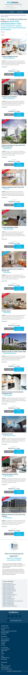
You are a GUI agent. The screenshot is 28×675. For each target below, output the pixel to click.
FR (19, 6)
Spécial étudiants (5, 640)
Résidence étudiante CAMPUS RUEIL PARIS (14, 351)
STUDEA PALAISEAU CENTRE (10, 474)
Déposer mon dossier (19, 74)
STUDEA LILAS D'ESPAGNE (9, 97)
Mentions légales (5, 632)
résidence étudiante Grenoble (9, 589)
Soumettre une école (6, 665)
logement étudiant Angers (8, 604)
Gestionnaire (20, 12)
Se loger (3, 643)
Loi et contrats (4, 647)
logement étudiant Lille (7, 583)
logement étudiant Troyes (8, 585)
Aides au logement (5, 638)
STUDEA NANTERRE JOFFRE (10, 227)
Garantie (3, 645)
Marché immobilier (5, 649)
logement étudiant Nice (7, 592)
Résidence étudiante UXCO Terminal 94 (13, 187)
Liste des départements (6, 669)
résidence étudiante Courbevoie (9, 594)
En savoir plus (4, 66)
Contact (3, 629)
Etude (2, 656)
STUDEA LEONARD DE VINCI (10, 56)
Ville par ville (4, 650)
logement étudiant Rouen (8, 603)
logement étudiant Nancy (8, 599)
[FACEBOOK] (8, 616)
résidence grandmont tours (8, 596)
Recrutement (4, 659)
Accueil (2, 15)
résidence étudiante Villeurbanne (9, 606)
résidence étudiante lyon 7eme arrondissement (12, 600)
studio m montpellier (7, 597)
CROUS (2, 653)
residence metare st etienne (8, 598)
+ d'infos (9, 74)
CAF (2, 652)
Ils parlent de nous (5, 657)
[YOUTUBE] (16, 616)
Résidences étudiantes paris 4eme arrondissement (15, 15)
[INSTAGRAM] (12, 616)
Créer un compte (5, 667)
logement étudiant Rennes (8, 588)
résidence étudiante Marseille (9, 584)
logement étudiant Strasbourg (9, 590)
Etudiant (12, 12)
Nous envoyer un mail (14, 620)
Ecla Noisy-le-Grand (7, 434)
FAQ (2, 664)
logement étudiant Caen (7, 593)
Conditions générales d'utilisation (9, 631)
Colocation (3, 642)
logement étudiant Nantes (8, 587)
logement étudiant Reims (8, 602)
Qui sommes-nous (5, 627)
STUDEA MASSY (6, 311)
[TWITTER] (20, 616)
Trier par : (3, 32)
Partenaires (3, 634)
